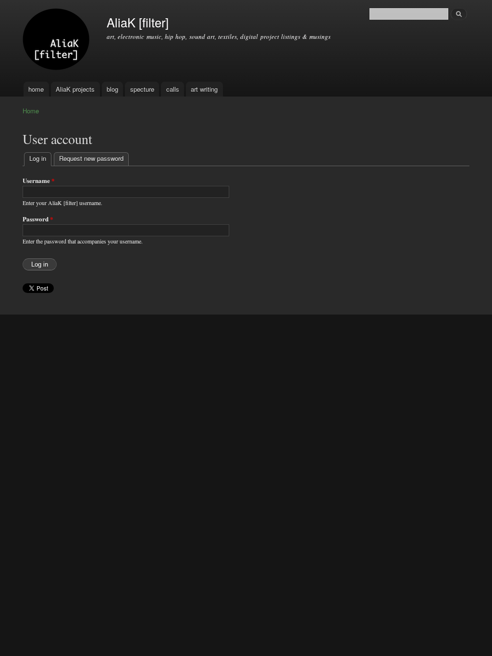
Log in (40, 158)
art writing (204, 89)
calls (172, 89)
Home (31, 110)
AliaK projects (75, 89)
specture (142, 89)
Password (38, 218)
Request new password (91, 158)
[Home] (57, 41)
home (36, 89)
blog (112, 89)
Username (39, 180)
